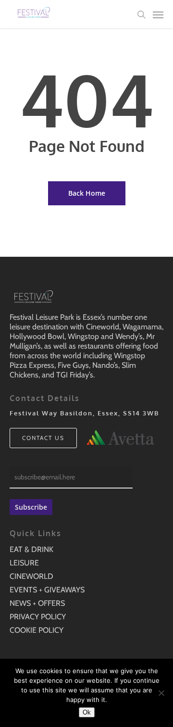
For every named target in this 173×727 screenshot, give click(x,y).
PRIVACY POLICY (38, 616)
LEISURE (24, 562)
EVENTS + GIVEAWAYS (47, 589)
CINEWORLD (31, 576)
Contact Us (43, 437)
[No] (161, 693)
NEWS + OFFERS (37, 603)
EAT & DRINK (31, 549)
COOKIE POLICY (36, 630)
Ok (87, 712)
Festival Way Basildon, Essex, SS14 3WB (84, 413)
